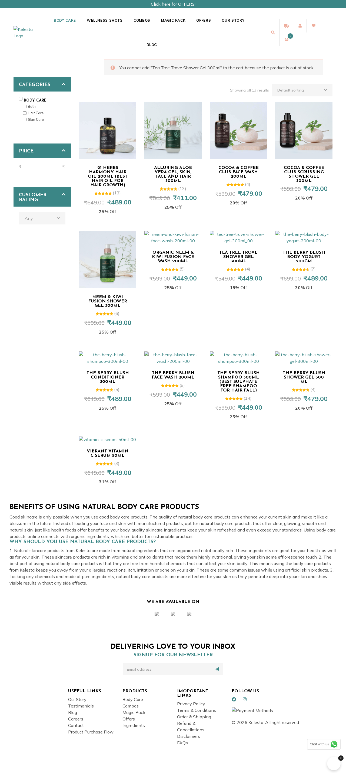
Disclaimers (188, 736)
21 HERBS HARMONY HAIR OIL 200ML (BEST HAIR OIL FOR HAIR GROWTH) (108, 176)
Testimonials (81, 706)
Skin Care (36, 119)
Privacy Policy (191, 703)
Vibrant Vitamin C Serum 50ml (107, 453)
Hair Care (36, 113)
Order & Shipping (194, 716)
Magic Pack (173, 20)
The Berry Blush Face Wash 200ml (173, 375)
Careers (75, 719)
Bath (32, 106)
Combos (142, 20)
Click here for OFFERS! (173, 4)
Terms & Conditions (196, 710)
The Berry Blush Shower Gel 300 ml (304, 377)
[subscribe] (217, 669)
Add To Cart (110, 153)
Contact (76, 725)
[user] (300, 25)
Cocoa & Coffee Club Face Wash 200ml (238, 172)
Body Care (65, 20)
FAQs (182, 742)
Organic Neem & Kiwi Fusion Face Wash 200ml (173, 256)
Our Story (233, 20)
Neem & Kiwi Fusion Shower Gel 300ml (107, 301)
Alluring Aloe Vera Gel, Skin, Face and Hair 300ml (173, 174)
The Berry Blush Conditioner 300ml (107, 377)
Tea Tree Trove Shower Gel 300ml (238, 256)
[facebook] (234, 699)
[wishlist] (313, 25)
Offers (203, 20)
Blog (152, 45)
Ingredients (133, 725)
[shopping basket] (286, 39)
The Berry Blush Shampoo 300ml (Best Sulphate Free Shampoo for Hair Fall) (238, 382)
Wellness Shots (105, 20)
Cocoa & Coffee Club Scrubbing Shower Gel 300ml (304, 174)
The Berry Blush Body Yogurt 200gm (304, 256)
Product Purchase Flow (91, 732)
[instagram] (245, 699)
